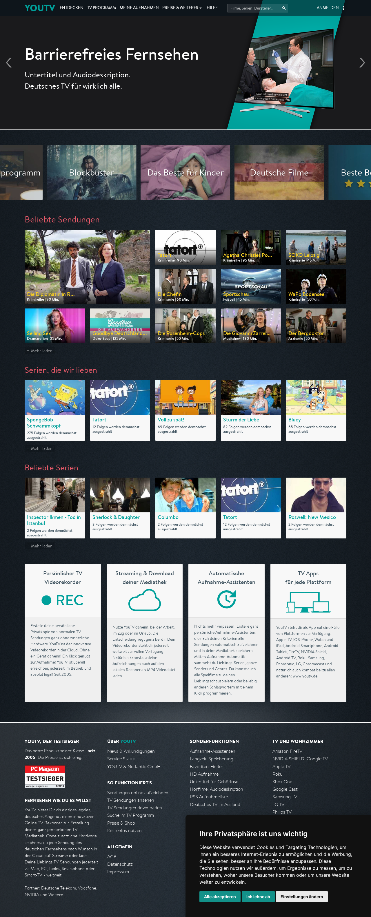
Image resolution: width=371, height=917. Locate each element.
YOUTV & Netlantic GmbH (134, 766)
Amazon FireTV (287, 751)
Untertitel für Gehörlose (214, 782)
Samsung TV (284, 797)
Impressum (118, 872)
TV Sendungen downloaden (134, 808)
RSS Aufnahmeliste (209, 797)
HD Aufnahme (204, 774)
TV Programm (101, 8)
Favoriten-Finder (206, 766)
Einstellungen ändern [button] (302, 896)
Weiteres (180, 8)
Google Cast (285, 789)
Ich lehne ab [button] (258, 896)
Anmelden (328, 8)
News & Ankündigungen (131, 751)
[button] (343, 8)
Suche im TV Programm (130, 815)
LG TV (278, 804)
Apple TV (281, 766)
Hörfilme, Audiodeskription (216, 789)
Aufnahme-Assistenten (212, 751)
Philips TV (282, 812)
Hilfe (212, 8)
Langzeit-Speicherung (211, 759)
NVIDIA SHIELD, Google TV (300, 759)
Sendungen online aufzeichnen (137, 793)
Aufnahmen (139, 8)
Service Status (121, 759)
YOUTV (40, 7)
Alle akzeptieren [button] (220, 896)
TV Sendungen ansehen (130, 800)
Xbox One (282, 782)
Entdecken (71, 8)
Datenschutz (120, 864)
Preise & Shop (121, 823)
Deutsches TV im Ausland (215, 804)
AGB (112, 857)
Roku (277, 774)
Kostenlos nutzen (124, 831)
